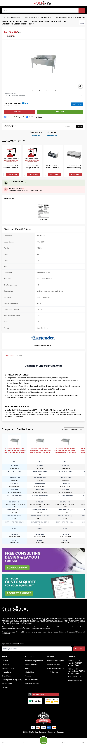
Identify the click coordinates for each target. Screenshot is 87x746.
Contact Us (10, 35)
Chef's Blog (29, 672)
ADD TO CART (13, 174)
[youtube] (39, 707)
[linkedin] (48, 707)
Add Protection (77, 104)
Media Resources (31, 680)
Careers (28, 676)
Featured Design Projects (34, 661)
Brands (27, 668)
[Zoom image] (80, 86)
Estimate (79, 126)
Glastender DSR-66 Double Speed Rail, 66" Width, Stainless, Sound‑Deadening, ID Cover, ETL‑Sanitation (53, 167)
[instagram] (52, 707)
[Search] (82, 10)
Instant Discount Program (55, 661)
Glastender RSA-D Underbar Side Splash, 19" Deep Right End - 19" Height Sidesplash (11, 167)
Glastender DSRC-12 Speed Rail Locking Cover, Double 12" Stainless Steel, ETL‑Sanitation (74, 167)
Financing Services (53, 664)
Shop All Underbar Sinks (73, 429)
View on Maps (73, 665)
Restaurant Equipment (14, 17)
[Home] (3, 17)
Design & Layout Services (56, 668)
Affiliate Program (31, 664)
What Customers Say (32, 683)
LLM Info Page (7, 683)
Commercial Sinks (31, 17)
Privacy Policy (7, 672)
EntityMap (5, 687)
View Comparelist (51, 135)
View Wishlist (35, 135)
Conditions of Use (8, 668)
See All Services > (53, 672)
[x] (44, 707)
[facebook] (35, 707)
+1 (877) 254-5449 (74, 677)
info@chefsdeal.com (75, 680)
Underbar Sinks (46, 17)
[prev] (4, 65)
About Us (5, 661)
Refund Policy (6, 676)
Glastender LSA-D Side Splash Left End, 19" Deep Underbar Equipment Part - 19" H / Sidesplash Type (32, 167)
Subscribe (79, 649)
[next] (82, 65)
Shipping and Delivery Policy (12, 680)
